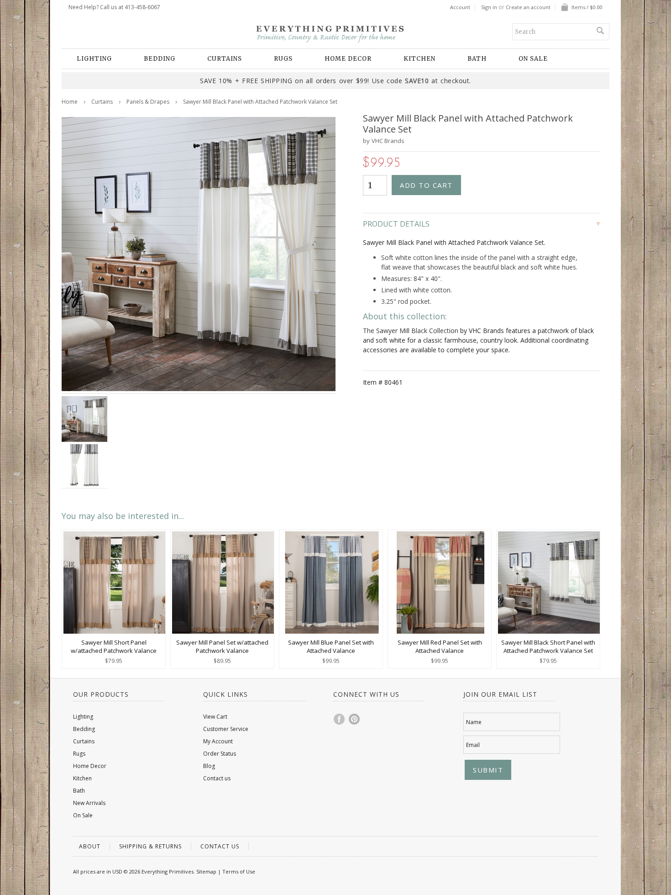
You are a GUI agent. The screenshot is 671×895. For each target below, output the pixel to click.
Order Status (219, 753)
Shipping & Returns (150, 846)
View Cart (215, 716)
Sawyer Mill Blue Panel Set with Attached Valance (331, 646)
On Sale (533, 59)
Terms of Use (238, 871)
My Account (218, 741)
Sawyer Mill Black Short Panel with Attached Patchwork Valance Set (548, 646)
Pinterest (354, 719)
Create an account (528, 7)
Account (460, 7)
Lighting (94, 59)
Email (473, 745)
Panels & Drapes (147, 102)
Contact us (217, 778)
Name (474, 722)
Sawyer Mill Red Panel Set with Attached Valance (440, 646)
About (89, 846)
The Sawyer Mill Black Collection (410, 330)
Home (70, 102)
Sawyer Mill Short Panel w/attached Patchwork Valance (114, 646)
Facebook (339, 719)
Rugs (283, 59)
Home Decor (348, 59)
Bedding (159, 59)
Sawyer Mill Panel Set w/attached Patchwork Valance (222, 646)
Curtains (224, 59)
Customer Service (225, 729)
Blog (209, 766)
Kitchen (419, 59)
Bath (477, 59)
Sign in (489, 7)
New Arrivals (89, 803)
